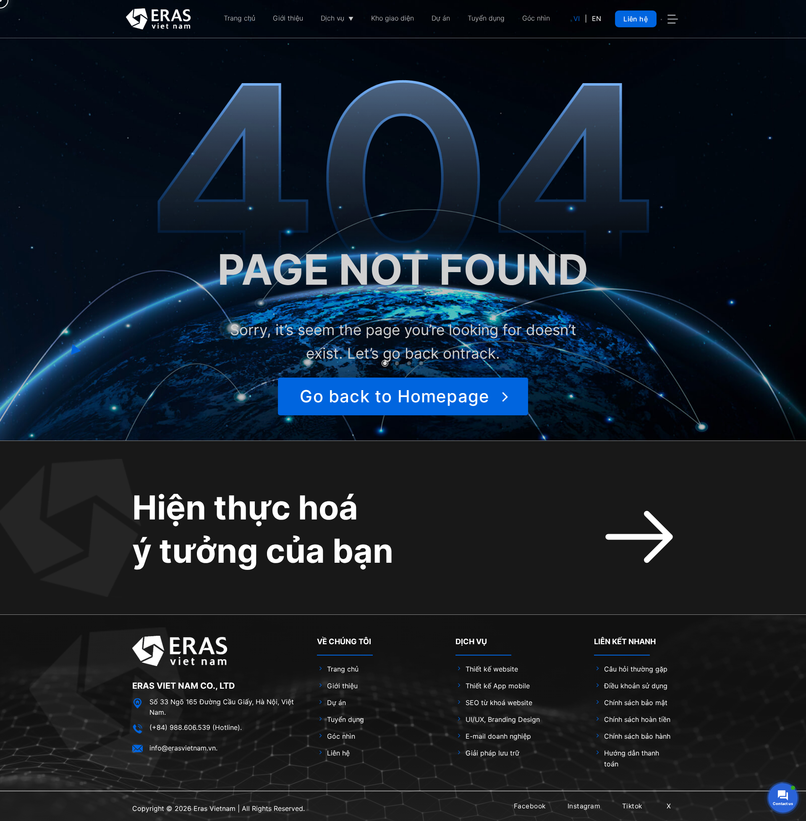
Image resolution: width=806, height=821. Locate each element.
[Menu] (673, 19)
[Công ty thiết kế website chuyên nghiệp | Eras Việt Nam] (158, 18)
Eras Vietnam (215, 808)
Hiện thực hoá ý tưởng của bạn (262, 529)
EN (596, 18)
